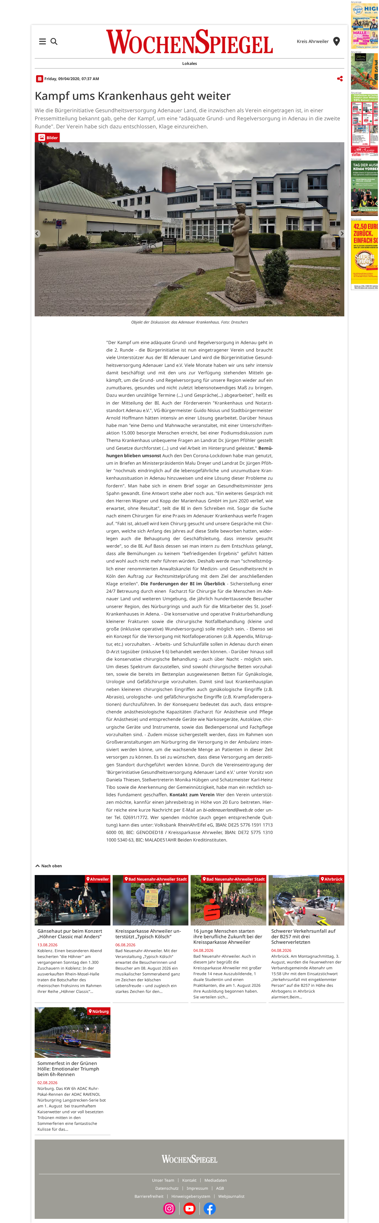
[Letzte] (38, 234)
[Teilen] (339, 79)
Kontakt (189, 1180)
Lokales (189, 63)
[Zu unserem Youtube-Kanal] (189, 1208)
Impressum (197, 1188)
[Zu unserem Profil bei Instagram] (169, 1208)
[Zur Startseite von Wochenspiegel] (189, 41)
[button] (42, 41)
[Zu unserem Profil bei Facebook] (210, 1208)
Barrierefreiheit (149, 1196)
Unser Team (163, 1180)
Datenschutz (167, 1188)
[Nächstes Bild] (341, 234)
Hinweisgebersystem (190, 1196)
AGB (220, 1188)
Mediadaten (215, 1180)
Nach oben (51, 865)
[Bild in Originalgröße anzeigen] (189, 229)
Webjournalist (231, 1196)
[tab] (47, 137)
